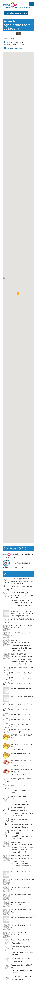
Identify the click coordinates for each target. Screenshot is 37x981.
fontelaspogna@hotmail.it (16, 48)
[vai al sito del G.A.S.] (8, 554)
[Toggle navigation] (31, 4)
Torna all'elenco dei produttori (16, 13)
